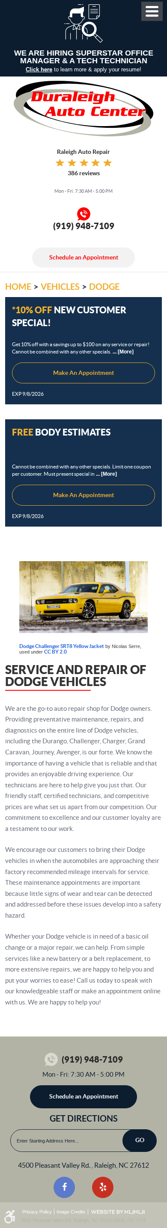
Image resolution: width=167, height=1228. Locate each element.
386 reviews (84, 173)
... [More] (122, 352)
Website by (117, 1212)
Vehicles (60, 287)
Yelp (102, 1187)
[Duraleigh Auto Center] (83, 108)
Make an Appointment (83, 372)
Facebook (64, 1187)
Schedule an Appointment (83, 257)
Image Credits (71, 1211)
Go (139, 1140)
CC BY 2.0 (55, 651)
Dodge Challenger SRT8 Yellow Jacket (61, 646)
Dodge (104, 287)
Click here (39, 69)
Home (18, 287)
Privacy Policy (37, 1211)
